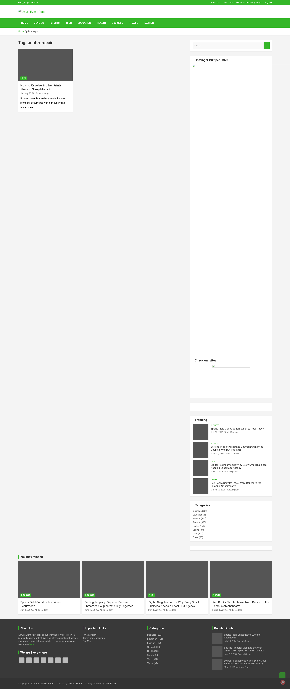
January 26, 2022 (28, 93)
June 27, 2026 (217, 453)
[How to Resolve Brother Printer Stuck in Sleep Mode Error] (45, 64)
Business (117, 23)
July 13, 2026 (217, 432)
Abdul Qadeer (231, 432)
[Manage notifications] (282, 682)
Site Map (87, 641)
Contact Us (228, 2)
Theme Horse (75, 683)
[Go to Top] (282, 675)
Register (268, 2)
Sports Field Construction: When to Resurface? (237, 428)
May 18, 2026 (217, 471)
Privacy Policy (89, 634)
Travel (133, 23)
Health (101, 23)
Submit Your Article (244, 2)
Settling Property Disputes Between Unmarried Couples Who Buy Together (237, 448)
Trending (201, 420)
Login (258, 2)
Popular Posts (224, 628)
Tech (69, 23)
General (39, 23)
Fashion (149, 23)
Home (24, 23)
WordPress (110, 683)
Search (267, 45)
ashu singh (44, 93)
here (31, 644)
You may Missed (31, 557)
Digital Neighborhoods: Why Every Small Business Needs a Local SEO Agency (239, 466)
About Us (215, 2)
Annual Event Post (45, 683)
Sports (55, 23)
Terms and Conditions (94, 638)
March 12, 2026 (218, 490)
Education (84, 23)
